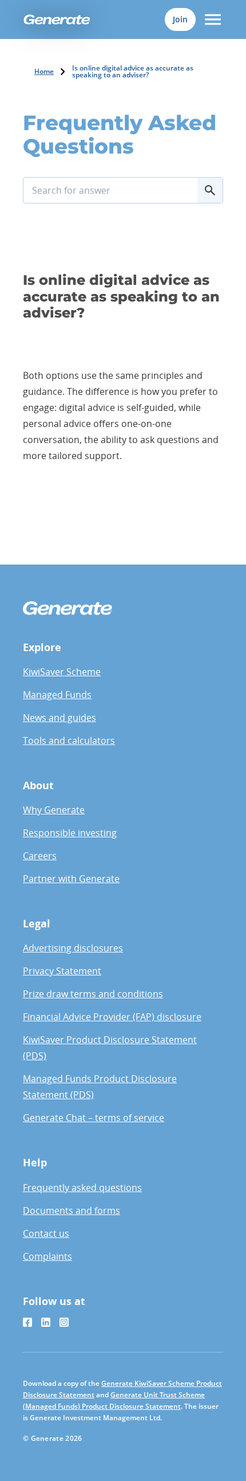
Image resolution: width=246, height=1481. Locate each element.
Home (44, 71)
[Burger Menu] (213, 19)
